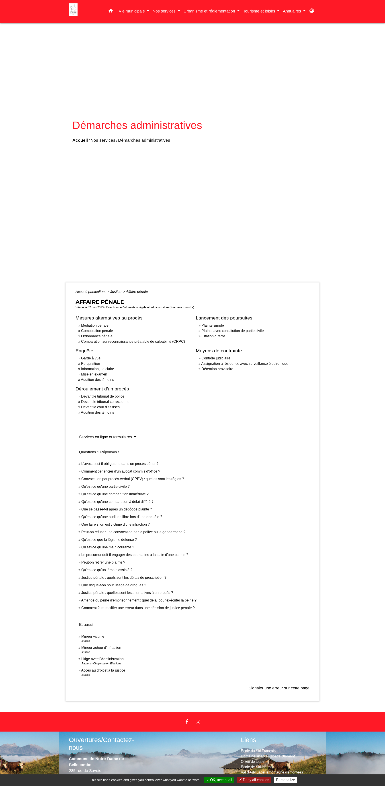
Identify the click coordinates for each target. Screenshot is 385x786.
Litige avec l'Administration (102, 659)
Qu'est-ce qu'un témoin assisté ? (106, 570)
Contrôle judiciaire (215, 358)
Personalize (285, 780)
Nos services (102, 140)
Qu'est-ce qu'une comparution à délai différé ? (117, 502)
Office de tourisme (255, 761)
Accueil (80, 140)
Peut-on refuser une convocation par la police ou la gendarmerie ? (133, 532)
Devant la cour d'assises (100, 407)
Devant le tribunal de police (102, 396)
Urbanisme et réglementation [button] (210, 11)
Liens (248, 739)
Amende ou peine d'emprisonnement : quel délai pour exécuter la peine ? (139, 600)
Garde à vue (90, 358)
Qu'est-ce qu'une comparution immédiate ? (115, 494)
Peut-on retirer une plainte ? (103, 562)
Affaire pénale (137, 292)
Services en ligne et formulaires (106, 437)
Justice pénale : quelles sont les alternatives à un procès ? (127, 593)
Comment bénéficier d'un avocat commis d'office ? (120, 471)
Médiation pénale (95, 325)
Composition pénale (97, 331)
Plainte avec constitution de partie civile (232, 331)
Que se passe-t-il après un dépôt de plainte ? (116, 509)
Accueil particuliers (91, 292)
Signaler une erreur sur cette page (279, 688)
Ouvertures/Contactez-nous (101, 743)
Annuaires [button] (292, 11)
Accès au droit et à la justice (103, 670)
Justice (116, 292)
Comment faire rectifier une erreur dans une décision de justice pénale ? (138, 608)
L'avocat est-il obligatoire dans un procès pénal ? (119, 464)
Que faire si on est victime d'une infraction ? (115, 524)
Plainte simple (212, 325)
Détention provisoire (217, 369)
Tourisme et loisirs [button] (259, 11)
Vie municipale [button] (132, 11)
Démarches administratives (144, 140)
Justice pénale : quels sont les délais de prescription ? (123, 577)
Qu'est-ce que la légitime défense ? (109, 539)
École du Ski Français (258, 751)
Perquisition (90, 363)
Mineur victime (92, 636)
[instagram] (198, 722)
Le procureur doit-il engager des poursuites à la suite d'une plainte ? (134, 555)
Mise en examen (94, 374)
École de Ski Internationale (262, 767)
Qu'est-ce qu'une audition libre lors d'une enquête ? (121, 517)
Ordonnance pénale (97, 336)
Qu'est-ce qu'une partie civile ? (105, 486)
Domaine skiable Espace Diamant (268, 756)
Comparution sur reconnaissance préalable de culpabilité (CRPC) (133, 341)
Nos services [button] (165, 11)
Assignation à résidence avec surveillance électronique (244, 363)
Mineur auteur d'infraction (101, 647)
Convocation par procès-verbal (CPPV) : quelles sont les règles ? (132, 479)
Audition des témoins (97, 380)
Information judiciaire (97, 369)
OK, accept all (220, 780)
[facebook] (186, 722)
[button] (110, 11)
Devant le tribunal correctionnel (105, 402)
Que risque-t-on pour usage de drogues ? (113, 585)
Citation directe (213, 336)
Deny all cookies (255, 780)
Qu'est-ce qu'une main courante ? (107, 547)
